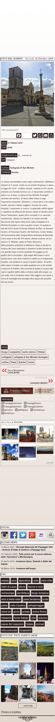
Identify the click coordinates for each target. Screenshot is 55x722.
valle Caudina (17, 605)
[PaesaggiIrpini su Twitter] (22, 535)
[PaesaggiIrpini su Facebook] (13, 535)
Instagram (10, 159)
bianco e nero (35, 586)
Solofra (22, 362)
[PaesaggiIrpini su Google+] (32, 535)
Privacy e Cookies (11, 711)
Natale (29, 624)
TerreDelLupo (39, 409)
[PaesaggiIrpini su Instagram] (4, 535)
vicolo (31, 362)
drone (22, 586)
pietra (4, 605)
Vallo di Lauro (8, 586)
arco (13, 580)
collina (5, 362)
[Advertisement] (27, 28)
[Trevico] (9, 670)
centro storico (29, 352)
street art (6, 611)
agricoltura (24, 580)
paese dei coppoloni (12, 624)
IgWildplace (23, 409)
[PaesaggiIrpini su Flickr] (41, 535)
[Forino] (27, 647)
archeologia (7, 593)
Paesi (13, 362)
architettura (23, 593)
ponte (16, 611)
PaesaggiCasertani (35, 406)
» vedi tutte (49, 462)
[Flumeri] (45, 673)
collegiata (6, 357)
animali (40, 624)
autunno (42, 618)
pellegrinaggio (36, 605)
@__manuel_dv (25, 155)
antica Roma (39, 611)
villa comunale (9, 630)
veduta (5, 580)
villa (33, 618)
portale (26, 611)
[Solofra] (27, 671)
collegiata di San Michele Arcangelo (31, 357)
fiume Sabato (21, 618)
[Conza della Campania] (45, 648)
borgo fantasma (40, 593)
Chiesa (41, 352)
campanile (15, 352)
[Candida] (9, 694)
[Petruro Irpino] (45, 694)
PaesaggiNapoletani (13, 406)
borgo (5, 352)
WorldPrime (9, 413)
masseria (6, 618)
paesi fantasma (31, 599)
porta (45, 599)
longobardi (25, 630)
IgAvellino (8, 409)
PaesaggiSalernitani (13, 403)
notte (35, 580)
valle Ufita (46, 580)
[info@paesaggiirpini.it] (50, 535)
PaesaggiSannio (34, 403)
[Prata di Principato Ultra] (9, 650)
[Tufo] (27, 694)
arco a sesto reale (11, 599)
